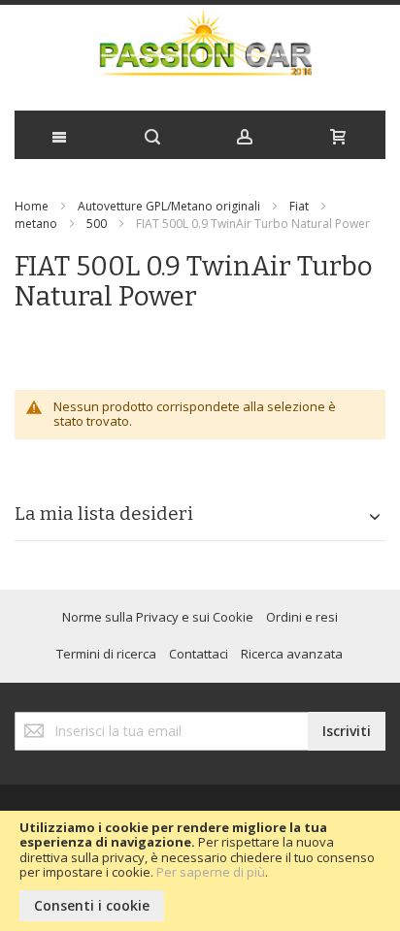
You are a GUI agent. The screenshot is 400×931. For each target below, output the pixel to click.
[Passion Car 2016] (199, 53)
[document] (200, 870)
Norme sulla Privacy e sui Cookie (157, 617)
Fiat (299, 206)
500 (96, 223)
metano (36, 223)
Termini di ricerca (106, 653)
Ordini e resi (302, 617)
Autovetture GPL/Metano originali (169, 206)
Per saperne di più (210, 872)
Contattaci (198, 653)
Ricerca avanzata (292, 653)
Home (32, 206)
